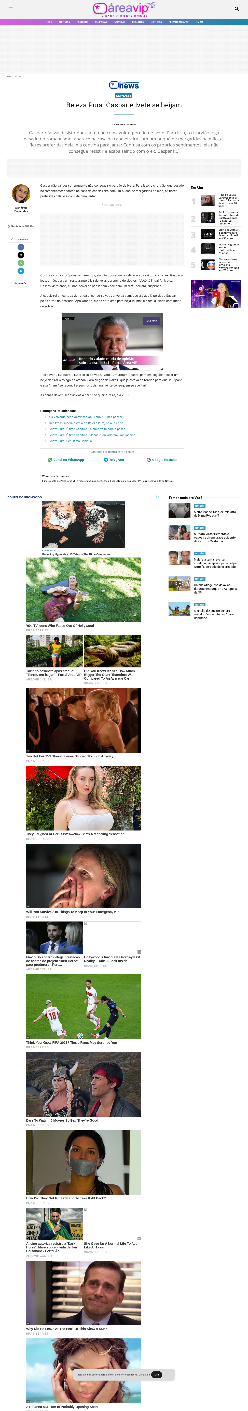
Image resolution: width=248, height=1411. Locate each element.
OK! (157, 1374)
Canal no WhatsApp (68, 460)
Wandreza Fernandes (126, 124)
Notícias (17, 75)
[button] (215, 9)
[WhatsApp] (21, 263)
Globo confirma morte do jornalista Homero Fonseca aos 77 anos (228, 264)
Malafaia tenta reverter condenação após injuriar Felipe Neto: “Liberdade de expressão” (215, 563)
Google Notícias (164, 460)
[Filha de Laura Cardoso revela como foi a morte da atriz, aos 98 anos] (208, 204)
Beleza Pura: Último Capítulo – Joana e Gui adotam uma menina (91, 435)
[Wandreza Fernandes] (21, 193)
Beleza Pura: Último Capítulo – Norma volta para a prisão (86, 429)
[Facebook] (21, 247)
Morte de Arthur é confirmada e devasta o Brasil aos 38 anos (228, 234)
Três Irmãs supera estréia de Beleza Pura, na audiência (85, 423)
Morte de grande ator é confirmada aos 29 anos (228, 249)
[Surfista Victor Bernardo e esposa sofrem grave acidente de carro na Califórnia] (179, 532)
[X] (21, 255)
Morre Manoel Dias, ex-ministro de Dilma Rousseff (215, 513)
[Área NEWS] (124, 88)
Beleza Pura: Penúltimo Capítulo (70, 441)
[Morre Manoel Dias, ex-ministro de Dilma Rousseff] (179, 510)
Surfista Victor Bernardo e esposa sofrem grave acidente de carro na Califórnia (215, 537)
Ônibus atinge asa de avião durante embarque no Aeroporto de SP (216, 588)
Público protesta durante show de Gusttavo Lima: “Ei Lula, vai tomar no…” (228, 218)
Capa (9, 75)
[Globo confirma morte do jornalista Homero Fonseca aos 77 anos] (208, 269)
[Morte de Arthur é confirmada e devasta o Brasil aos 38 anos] (208, 238)
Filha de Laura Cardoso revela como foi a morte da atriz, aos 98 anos (228, 200)
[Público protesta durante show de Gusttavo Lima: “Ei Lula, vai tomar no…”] (208, 222)
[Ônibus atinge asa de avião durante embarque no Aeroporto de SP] (179, 583)
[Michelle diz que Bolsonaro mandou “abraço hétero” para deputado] (179, 609)
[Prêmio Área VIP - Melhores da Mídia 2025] (216, 294)
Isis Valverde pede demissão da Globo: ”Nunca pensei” (85, 417)
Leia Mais (144, 1374)
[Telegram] (21, 271)
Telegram (116, 460)
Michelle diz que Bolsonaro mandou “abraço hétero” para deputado (214, 614)
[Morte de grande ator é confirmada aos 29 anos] (208, 253)
